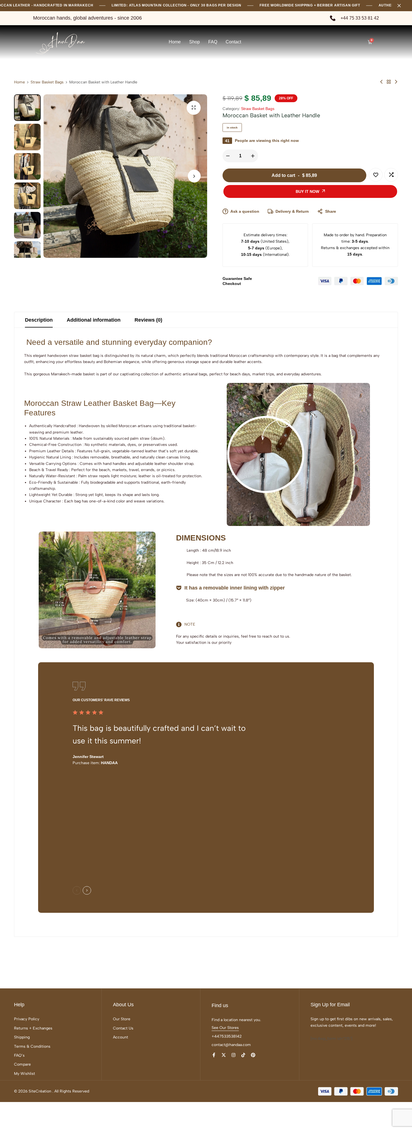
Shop (194, 41)
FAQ (212, 41)
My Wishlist (24, 1073)
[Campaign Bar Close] (402, 5)
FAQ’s (19, 1055)
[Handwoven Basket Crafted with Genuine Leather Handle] (381, 82)
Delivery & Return (292, 211)
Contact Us (123, 1028)
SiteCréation (40, 1091)
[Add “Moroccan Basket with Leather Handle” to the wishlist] (376, 175)
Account (120, 1037)
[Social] (214, 1055)
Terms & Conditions (32, 1046)
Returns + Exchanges (33, 1028)
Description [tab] (39, 320)
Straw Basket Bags (47, 82)
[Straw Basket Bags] (389, 82)
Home (175, 41)
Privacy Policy (26, 1019)
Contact (233, 41)
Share (330, 211)
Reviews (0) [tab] (148, 320)
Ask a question (244, 211)
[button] (194, 176)
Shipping (22, 1037)
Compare (22, 1064)
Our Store (121, 1019)
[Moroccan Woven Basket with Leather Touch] (396, 82)
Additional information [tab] (94, 320)
